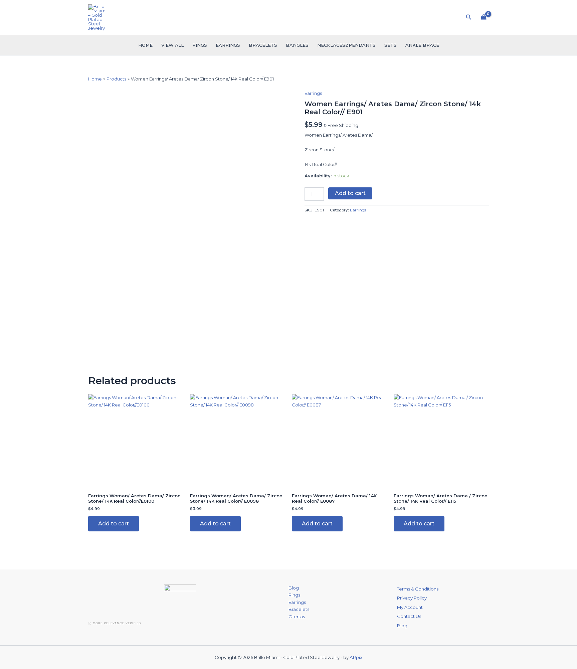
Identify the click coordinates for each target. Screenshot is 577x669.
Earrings (228, 45)
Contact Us (409, 616)
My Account (410, 607)
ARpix (356, 657)
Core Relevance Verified (117, 623)
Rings (199, 45)
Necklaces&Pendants (346, 45)
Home (145, 45)
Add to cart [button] (113, 523)
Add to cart (350, 193)
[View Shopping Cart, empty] (483, 17)
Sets (390, 45)
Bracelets (263, 45)
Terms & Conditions (417, 589)
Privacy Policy (412, 598)
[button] (469, 17)
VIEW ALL (172, 45)
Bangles (297, 45)
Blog (293, 588)
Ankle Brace (422, 45)
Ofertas (296, 616)
